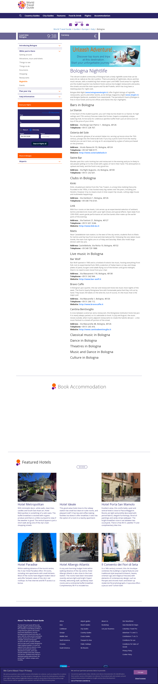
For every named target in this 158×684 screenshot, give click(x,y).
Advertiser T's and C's (130, 633)
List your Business (108, 629)
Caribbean (63, 629)
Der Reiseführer (128, 621)
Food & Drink (75, 15)
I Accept (140, 672)
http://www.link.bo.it (89, 226)
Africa (62, 621)
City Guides (48, 15)
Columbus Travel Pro (130, 629)
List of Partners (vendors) (80, 681)
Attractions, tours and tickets (31, 58)
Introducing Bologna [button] (28, 46)
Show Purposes (140, 678)
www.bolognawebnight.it (97, 92)
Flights (88, 15)
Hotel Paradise (27, 564)
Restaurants (24, 78)
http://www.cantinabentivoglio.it (95, 329)
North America (65, 640)
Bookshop (105, 625)
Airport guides (85, 621)
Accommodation (102, 15)
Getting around (25, 55)
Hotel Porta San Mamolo (118, 504)
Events (22, 85)
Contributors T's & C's (130, 636)
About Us (105, 621)
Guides (77, 29)
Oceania (62, 644)
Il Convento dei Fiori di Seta (120, 564)
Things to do (24, 66)
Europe (85, 29)
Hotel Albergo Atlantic (75, 564)
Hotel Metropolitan (31, 504)
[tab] (40, 45)
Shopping (23, 74)
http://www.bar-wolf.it (90, 279)
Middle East (64, 636)
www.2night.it (132, 95)
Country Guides (32, 15)
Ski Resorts (84, 648)
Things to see (24, 62)
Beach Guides (85, 625)
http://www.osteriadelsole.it (93, 152)
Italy (93, 29)
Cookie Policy (127, 654)
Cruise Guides (85, 636)
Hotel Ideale (68, 504)
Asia (61, 625)
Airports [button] (22, 161)
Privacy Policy (127, 651)
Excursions (23, 70)
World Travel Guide (62, 29)
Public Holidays (86, 644)
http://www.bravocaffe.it (91, 304)
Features (61, 15)
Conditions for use (129, 640)
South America (65, 648)
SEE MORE (82, 467)
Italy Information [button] (26, 97)
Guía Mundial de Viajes (130, 625)
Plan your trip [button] (25, 91)
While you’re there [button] (27, 51)
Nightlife (23, 81)
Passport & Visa (86, 640)
